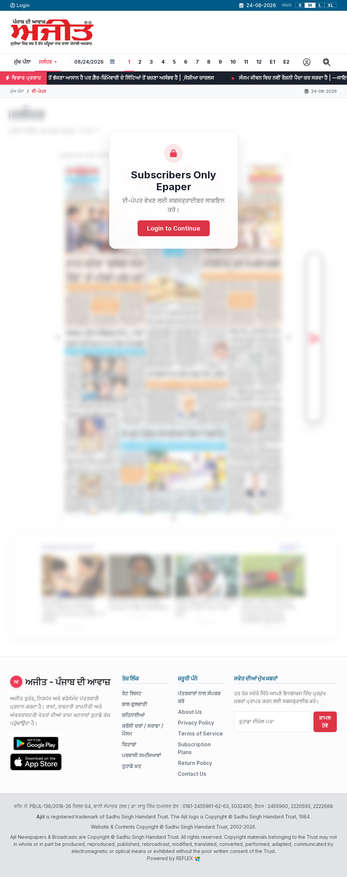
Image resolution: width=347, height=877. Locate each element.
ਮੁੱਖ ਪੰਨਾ (22, 62)
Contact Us (192, 774)
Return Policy (195, 763)
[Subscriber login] (307, 62)
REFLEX (185, 858)
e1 (272, 62)
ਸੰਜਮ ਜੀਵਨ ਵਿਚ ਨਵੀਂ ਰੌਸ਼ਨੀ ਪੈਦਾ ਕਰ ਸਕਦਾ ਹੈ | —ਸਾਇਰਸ (242, 77)
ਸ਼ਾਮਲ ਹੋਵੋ (325, 722)
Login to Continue (173, 228)
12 (259, 62)
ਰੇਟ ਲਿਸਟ (132, 693)
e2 (286, 62)
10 (233, 62)
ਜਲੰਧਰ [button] (45, 62)
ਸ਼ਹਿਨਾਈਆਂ (133, 715)
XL (330, 5)
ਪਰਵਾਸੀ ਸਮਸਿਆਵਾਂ (141, 755)
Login (23, 5)
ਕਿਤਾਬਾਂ (129, 744)
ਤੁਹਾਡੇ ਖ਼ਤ (131, 766)
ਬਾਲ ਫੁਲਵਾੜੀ (134, 704)
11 (246, 62)
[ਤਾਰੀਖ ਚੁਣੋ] (112, 62)
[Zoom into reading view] (327, 62)
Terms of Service (200, 733)
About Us (190, 712)
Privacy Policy (196, 723)
